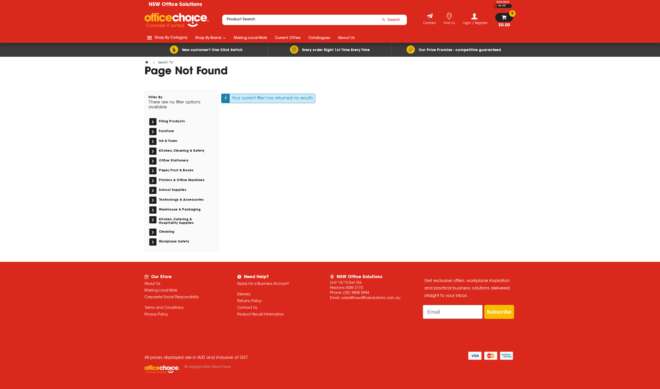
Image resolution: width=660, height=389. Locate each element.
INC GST (502, 6)
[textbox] (299, 20)
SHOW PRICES (503, 2)
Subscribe (499, 312)
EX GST (495, 6)
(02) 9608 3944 (356, 293)
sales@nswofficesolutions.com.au (370, 298)
